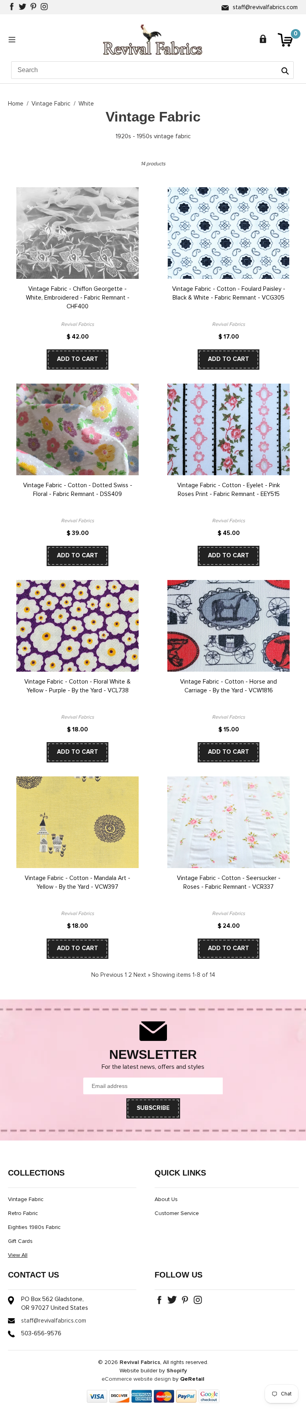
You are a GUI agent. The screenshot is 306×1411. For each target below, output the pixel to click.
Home (16, 104)
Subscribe (153, 1108)
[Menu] (14, 39)
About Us (166, 1199)
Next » (142, 975)
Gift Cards (20, 1241)
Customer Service (177, 1213)
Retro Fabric (23, 1213)
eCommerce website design (136, 1379)
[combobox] (152, 70)
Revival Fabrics (140, 1362)
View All (17, 1255)
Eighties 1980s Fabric (34, 1227)
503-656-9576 (41, 1334)
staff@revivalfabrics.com (265, 7)
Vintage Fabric (51, 104)
